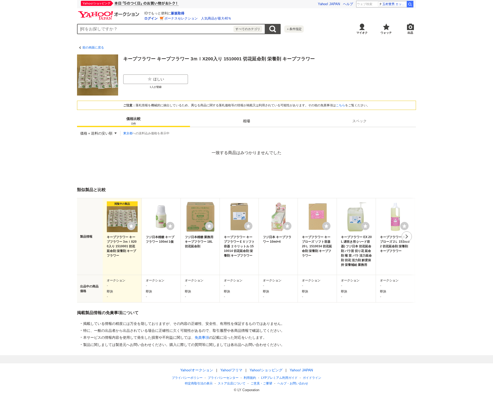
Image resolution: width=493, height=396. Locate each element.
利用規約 (250, 378)
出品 (410, 32)
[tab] (133, 121)
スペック (359, 121)
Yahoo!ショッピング (266, 370)
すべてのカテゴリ (247, 29)
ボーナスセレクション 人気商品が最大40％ (197, 18)
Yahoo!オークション (196, 370)
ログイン (151, 18)
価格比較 (133, 121)
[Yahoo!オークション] (109, 12)
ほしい (158, 79)
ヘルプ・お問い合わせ (292, 383)
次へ (407, 236)
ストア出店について (231, 383)
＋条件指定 (294, 29)
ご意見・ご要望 (261, 383)
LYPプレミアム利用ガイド (279, 378)
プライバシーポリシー (187, 378)
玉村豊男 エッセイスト (394, 4)
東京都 (127, 133)
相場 (246, 121)
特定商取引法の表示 (199, 383)
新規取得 (177, 13)
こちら (340, 105)
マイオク (362, 32)
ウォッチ (386, 32)
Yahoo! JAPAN (329, 4)
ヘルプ (348, 4)
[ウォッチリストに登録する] (131, 226)
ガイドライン (312, 378)
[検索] (410, 4)
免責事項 (202, 337)
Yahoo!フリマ (231, 370)
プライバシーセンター (223, 378)
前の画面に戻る (93, 47)
